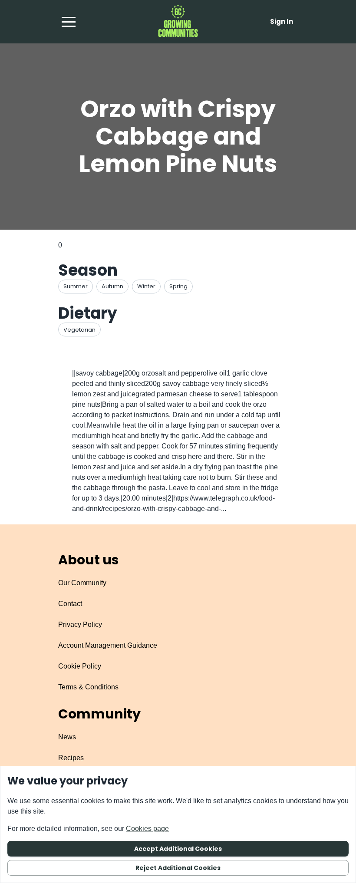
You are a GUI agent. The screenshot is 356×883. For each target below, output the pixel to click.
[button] (68, 21)
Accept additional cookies (178, 848)
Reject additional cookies (178, 867)
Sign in (281, 21)
